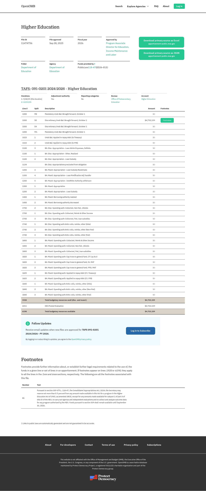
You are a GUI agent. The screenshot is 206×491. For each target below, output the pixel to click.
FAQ (156, 6)
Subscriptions (154, 444)
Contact (89, 444)
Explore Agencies (136, 6)
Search (119, 6)
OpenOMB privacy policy (81, 339)
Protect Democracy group (102, 468)
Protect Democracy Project (84, 465)
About (166, 6)
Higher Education (148, 99)
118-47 (92, 67)
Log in (179, 6)
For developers (68, 444)
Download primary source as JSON (162, 54)
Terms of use (108, 444)
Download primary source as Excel (161, 42)
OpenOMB (28, 6)
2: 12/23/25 (26, 102)
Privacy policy (131, 444)
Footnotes (167, 120)
